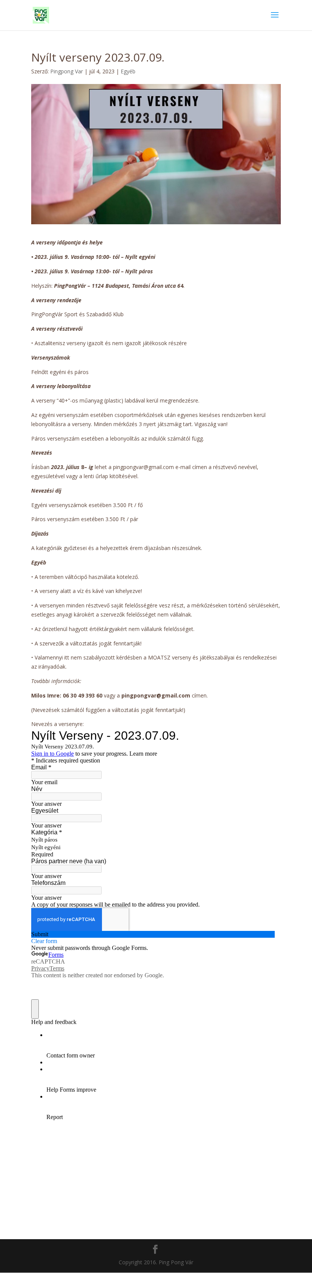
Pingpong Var (66, 71)
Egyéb (128, 71)
